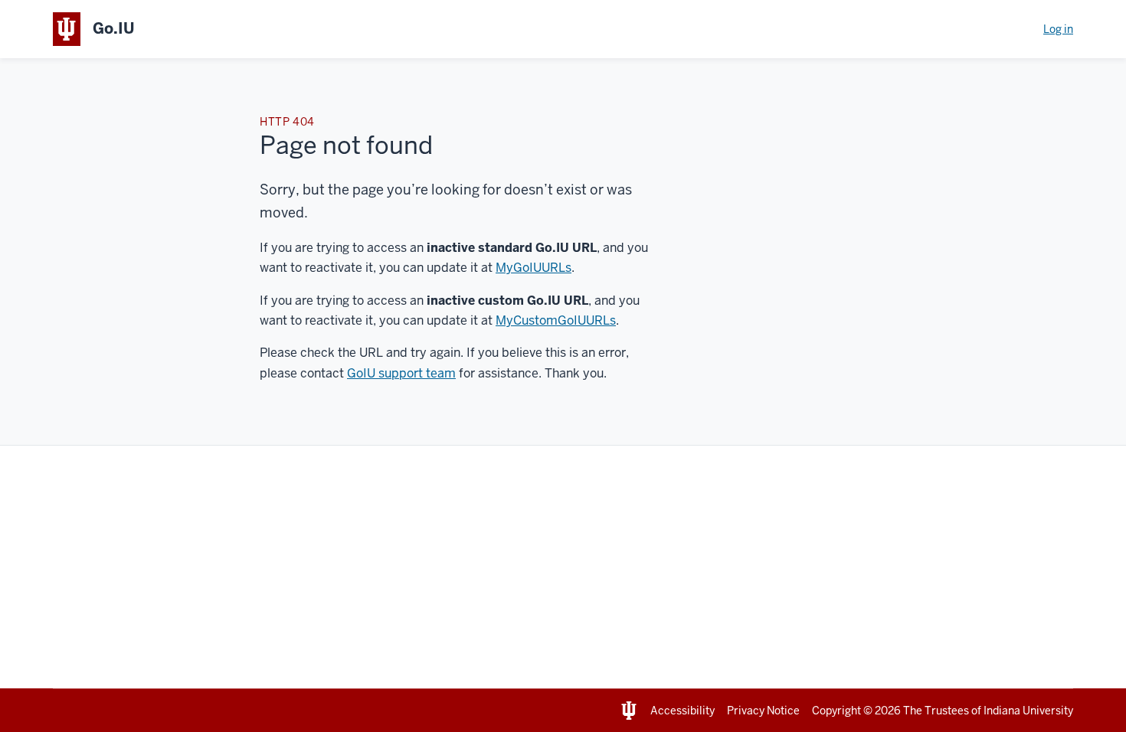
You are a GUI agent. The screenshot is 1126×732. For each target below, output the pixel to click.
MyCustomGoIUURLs (556, 320)
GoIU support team (401, 373)
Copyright (836, 710)
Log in (1058, 29)
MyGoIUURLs (533, 268)
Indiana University (1028, 710)
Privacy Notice (763, 710)
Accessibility (682, 710)
